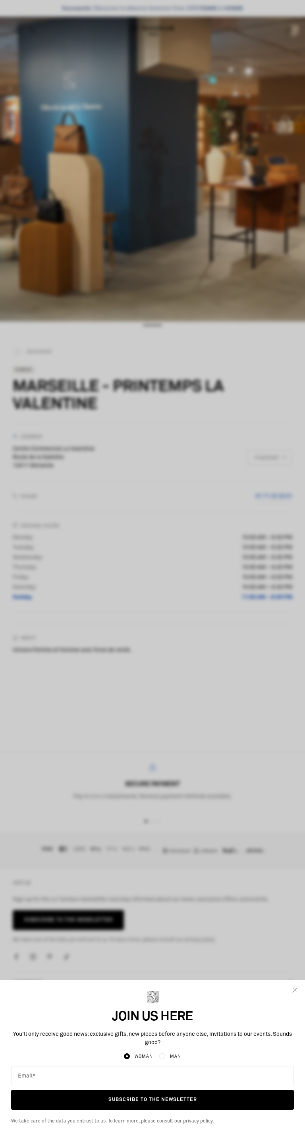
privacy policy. (198, 1121)
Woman (143, 1056)
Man (175, 1056)
